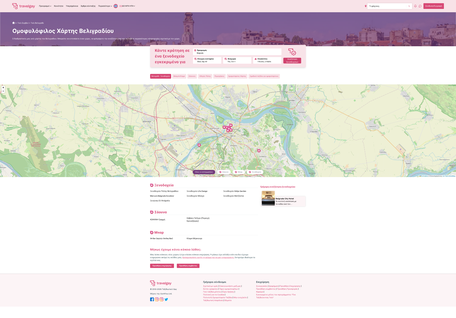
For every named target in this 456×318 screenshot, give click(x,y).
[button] (228, 130)
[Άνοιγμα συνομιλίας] (420, 6)
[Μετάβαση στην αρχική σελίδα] (23, 6)
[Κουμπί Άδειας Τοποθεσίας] (365, 6)
